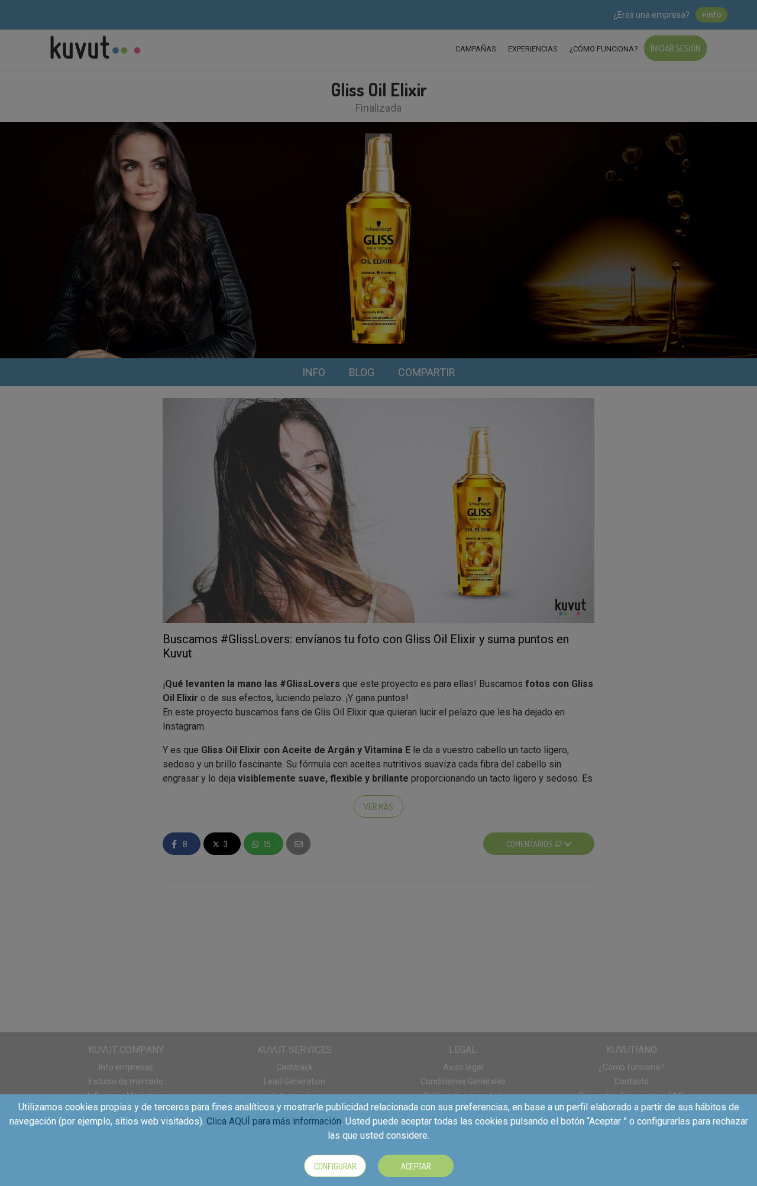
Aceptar (416, 1166)
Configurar (335, 1166)
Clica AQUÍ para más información (273, 1121)
